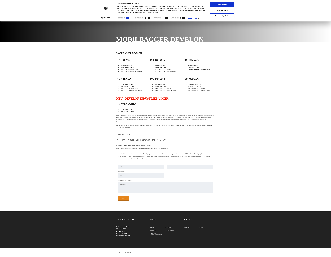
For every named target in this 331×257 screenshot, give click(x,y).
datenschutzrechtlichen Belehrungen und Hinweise (167, 154)
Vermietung (187, 227)
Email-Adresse (122, 171)
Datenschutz (153, 230)
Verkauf (201, 227)
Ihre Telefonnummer (172, 163)
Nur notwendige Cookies (222, 16)
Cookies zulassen (222, 4)
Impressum (168, 227)
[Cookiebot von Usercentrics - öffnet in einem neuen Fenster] (105, 18)
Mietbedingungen (169, 230)
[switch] (147, 17)
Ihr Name (120, 163)
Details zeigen (192, 18)
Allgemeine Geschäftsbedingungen (156, 233)
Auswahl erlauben (222, 10)
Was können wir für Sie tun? (125, 180)
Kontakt (152, 227)
